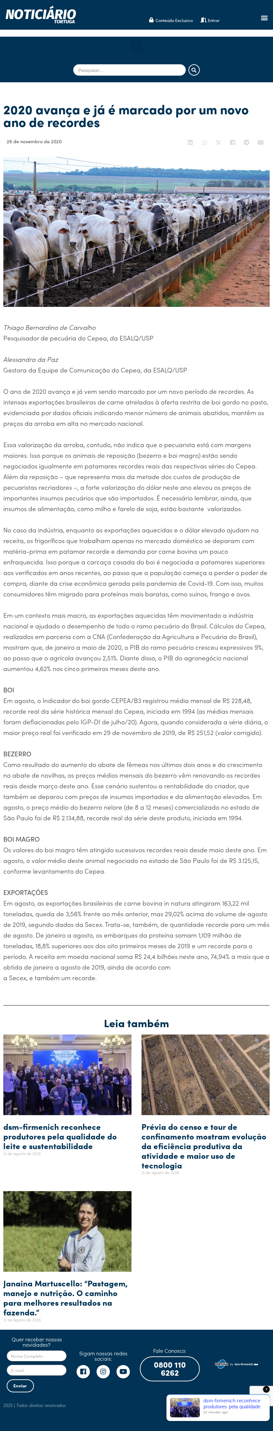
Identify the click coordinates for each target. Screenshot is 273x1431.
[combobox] (129, 70)
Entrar (214, 20)
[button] (264, 17)
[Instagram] (103, 1371)
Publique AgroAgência (248, 1404)
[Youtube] (123, 1371)
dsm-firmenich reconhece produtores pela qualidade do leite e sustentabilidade (60, 1136)
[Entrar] (203, 19)
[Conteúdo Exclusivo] (151, 19)
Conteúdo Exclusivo (174, 20)
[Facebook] (83, 1371)
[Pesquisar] (194, 70)
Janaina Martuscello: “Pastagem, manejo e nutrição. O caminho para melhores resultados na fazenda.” (65, 1297)
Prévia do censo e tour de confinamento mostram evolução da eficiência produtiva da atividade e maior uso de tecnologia (203, 1145)
